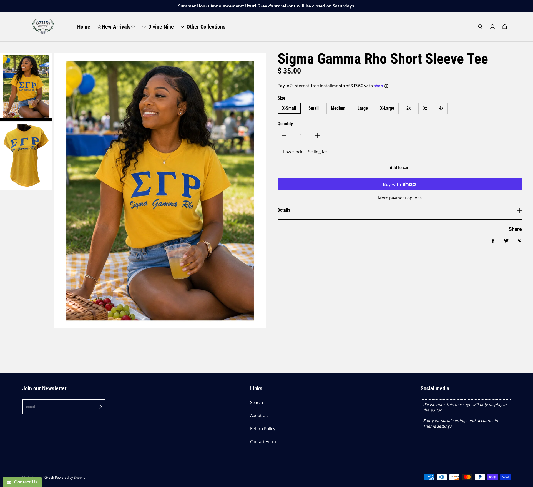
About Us (259, 415)
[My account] (492, 27)
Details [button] (284, 210)
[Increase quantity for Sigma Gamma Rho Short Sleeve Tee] (317, 135)
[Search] (480, 27)
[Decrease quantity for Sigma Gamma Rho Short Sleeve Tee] (284, 135)
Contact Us (24, 482)
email (30, 406)
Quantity (285, 123)
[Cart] (505, 27)
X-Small (289, 108)
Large (363, 108)
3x (425, 108)
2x (408, 108)
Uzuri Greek (44, 477)
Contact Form (263, 442)
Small (313, 108)
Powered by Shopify (70, 477)
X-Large (387, 108)
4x (441, 108)
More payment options (400, 198)
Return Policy (262, 428)
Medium (338, 108)
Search (256, 402)
